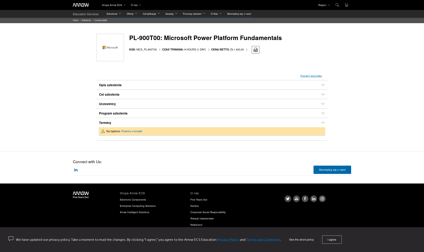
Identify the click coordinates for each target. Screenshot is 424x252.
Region (322, 5)
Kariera (194, 205)
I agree (332, 239)
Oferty (130, 13)
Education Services (86, 14)
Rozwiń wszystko (311, 76)
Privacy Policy (228, 239)
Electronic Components (133, 199)
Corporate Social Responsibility (208, 212)
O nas (134, 5)
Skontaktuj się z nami (239, 13)
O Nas (214, 13)
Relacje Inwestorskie (202, 218)
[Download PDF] (255, 50)
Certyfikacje (149, 13)
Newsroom (196, 224)
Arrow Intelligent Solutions (134, 212)
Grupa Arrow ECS (112, 5)
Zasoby (169, 13)
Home (75, 20)
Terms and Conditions (263, 239)
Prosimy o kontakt (131, 131)
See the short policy (301, 239)
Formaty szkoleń (192, 13)
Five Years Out (198, 199)
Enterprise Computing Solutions (138, 205)
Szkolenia (111, 13)
